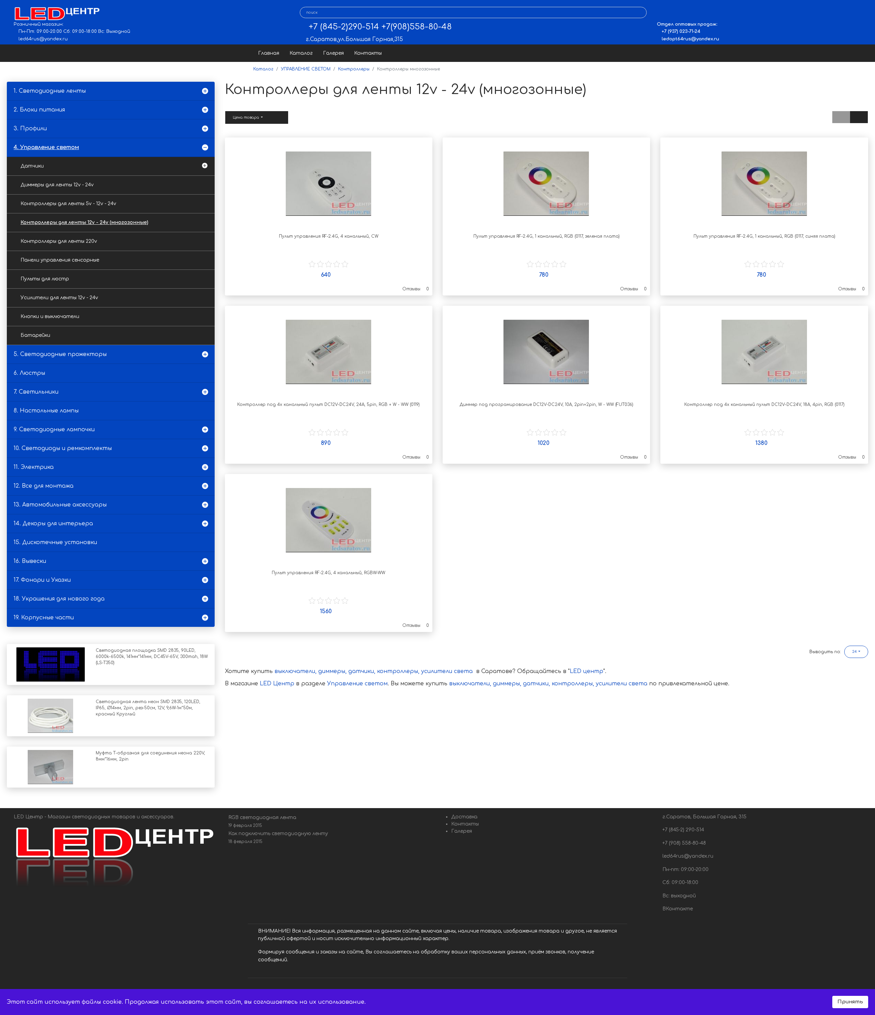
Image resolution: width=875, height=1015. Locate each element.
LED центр (586, 671)
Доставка (464, 816)
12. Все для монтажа (43, 486)
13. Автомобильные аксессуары (60, 505)
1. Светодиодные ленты (50, 91)
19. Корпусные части (44, 618)
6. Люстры (29, 373)
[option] (328, 183)
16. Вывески (30, 561)
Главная (268, 53)
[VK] (662, 12)
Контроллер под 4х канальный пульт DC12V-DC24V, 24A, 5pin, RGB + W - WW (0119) (328, 404)
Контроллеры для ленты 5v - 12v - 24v (68, 203)
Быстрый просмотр (328, 220)
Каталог (301, 53)
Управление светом (357, 684)
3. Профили (30, 129)
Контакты (368, 53)
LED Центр (278, 684)
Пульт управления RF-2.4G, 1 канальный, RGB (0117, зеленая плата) (546, 236)
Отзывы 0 (415, 289)
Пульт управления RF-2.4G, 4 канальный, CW (328, 236)
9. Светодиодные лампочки (54, 429)
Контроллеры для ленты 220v (59, 241)
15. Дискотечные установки (55, 542)
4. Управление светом (46, 147)
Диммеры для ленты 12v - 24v (57, 184)
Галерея (333, 53)
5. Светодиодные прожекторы (60, 354)
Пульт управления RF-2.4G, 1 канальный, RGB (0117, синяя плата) (764, 236)
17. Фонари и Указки (42, 580)
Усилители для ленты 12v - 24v (59, 297)
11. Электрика (34, 467)
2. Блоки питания (39, 110)
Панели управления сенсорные (60, 260)
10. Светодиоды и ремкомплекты (63, 448)
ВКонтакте (677, 908)
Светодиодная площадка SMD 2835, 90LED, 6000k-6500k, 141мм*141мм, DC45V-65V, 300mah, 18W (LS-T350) (152, 656)
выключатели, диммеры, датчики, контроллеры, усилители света (373, 671)
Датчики (32, 166)
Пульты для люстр (45, 278)
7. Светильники (36, 392)
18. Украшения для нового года (59, 599)
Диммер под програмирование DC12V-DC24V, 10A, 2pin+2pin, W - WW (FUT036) (546, 404)
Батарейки (35, 335)
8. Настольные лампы (46, 411)
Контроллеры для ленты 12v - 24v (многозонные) (84, 222)
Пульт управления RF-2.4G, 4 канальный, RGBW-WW (328, 572)
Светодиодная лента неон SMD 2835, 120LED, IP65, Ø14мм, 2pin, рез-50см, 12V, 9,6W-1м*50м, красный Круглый (148, 707)
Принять (850, 1001)
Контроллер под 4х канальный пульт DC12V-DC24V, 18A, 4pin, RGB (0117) (764, 404)
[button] (856, 652)
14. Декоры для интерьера (53, 523)
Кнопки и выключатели (50, 316)
